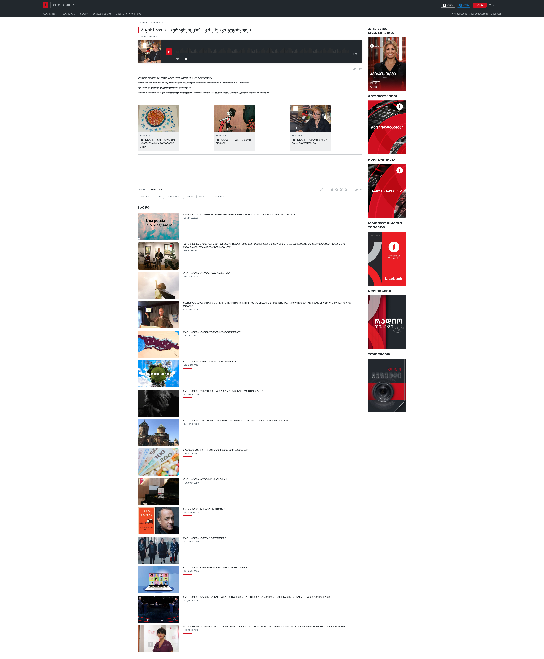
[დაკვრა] (169, 51)
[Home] (45, 5)
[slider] (186, 59)
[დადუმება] (177, 58)
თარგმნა (144, 197)
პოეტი (202, 197)
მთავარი (143, 22)
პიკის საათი (157, 22)
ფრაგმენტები (218, 197)
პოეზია (189, 197)
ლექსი (158, 197)
